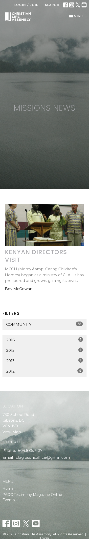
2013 (43, 360)
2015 (43, 350)
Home (8, 488)
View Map (11, 432)
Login (20, 4)
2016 (43, 339)
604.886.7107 (30, 450)
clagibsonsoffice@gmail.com (43, 457)
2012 (43, 371)
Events (8, 500)
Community (43, 324)
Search (52, 4)
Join (34, 4)
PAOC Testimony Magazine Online (32, 494)
